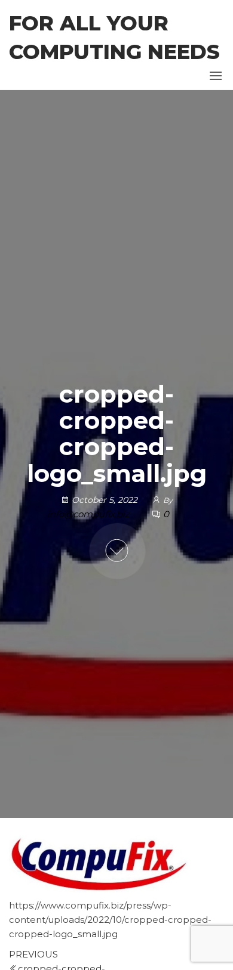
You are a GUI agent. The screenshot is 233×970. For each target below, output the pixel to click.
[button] (216, 76)
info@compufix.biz (89, 514)
